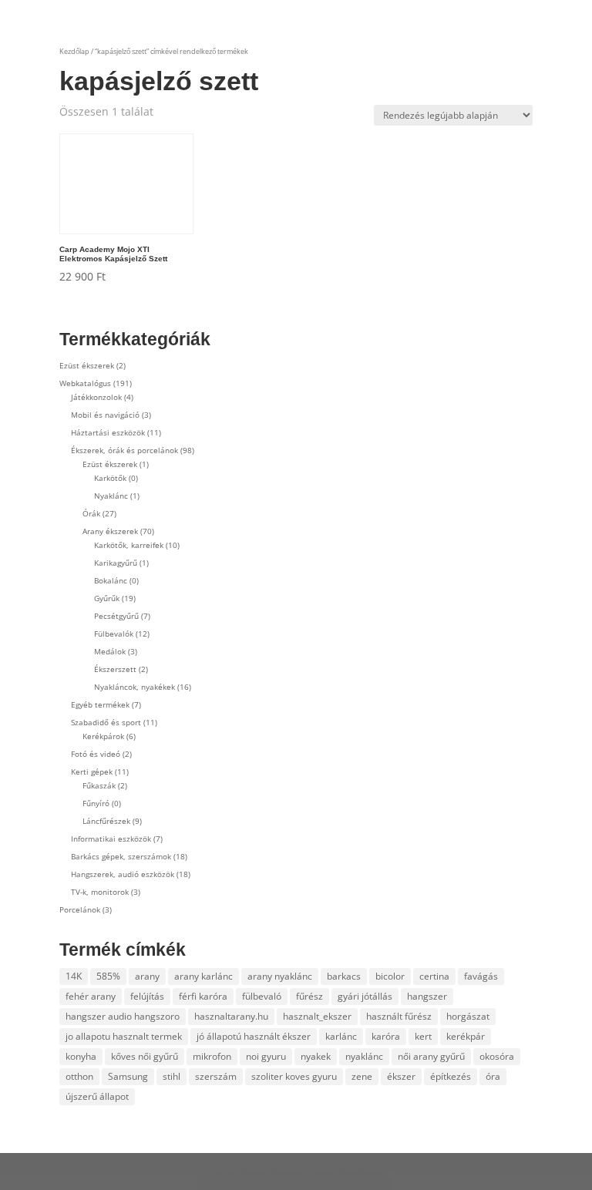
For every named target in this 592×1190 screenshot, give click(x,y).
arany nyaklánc (279, 976)
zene (362, 1076)
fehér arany (91, 996)
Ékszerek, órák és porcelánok (124, 450)
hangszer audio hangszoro (123, 1016)
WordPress (359, 1171)
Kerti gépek (92, 771)
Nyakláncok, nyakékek (134, 686)
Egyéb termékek (100, 704)
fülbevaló (261, 996)
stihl (171, 1076)
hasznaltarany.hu (231, 1016)
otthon (79, 1076)
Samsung (128, 1076)
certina (434, 976)
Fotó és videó (95, 753)
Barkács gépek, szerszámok (121, 856)
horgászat (467, 1016)
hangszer (427, 996)
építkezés (450, 1076)
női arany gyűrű (431, 1056)
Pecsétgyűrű (116, 615)
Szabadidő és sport (106, 722)
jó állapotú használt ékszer (254, 1036)
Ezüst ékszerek (86, 365)
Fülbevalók (113, 633)
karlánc (341, 1036)
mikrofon (212, 1056)
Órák (91, 513)
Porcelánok (79, 909)
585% (108, 976)
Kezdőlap (74, 51)
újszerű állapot (97, 1096)
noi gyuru (266, 1056)
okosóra (496, 1056)
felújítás (147, 996)
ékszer (401, 1076)
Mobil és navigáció (105, 414)
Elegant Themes (271, 1171)
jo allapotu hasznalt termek (124, 1036)
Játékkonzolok (96, 397)
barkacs (344, 976)
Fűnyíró (95, 803)
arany (147, 976)
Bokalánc (110, 580)
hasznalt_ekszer (317, 1016)
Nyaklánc (111, 495)
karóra (386, 1036)
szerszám (216, 1076)
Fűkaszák (99, 785)
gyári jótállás (365, 996)
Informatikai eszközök (111, 838)
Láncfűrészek (106, 820)
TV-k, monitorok (100, 891)
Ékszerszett (115, 669)
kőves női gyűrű (144, 1056)
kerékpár (465, 1036)
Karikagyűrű (115, 562)
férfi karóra (203, 996)
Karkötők (110, 477)
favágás (481, 976)
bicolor (390, 976)
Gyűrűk (106, 598)
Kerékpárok (103, 736)
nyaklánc (364, 1056)
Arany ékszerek (110, 531)
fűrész (309, 996)
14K (74, 976)
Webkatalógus (85, 383)
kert (423, 1036)
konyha (81, 1056)
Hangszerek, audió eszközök (122, 874)
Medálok (110, 651)
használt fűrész (399, 1016)
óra (493, 1076)
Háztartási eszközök (108, 432)
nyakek (316, 1056)
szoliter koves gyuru (294, 1076)
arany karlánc (203, 976)
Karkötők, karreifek (128, 545)
